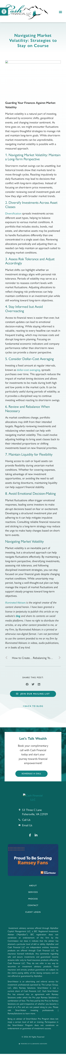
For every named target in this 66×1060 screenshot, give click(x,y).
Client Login (33, 911)
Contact (33, 905)
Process (33, 898)
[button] (4, 12)
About (33, 885)
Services (33, 891)
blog (18, 615)
